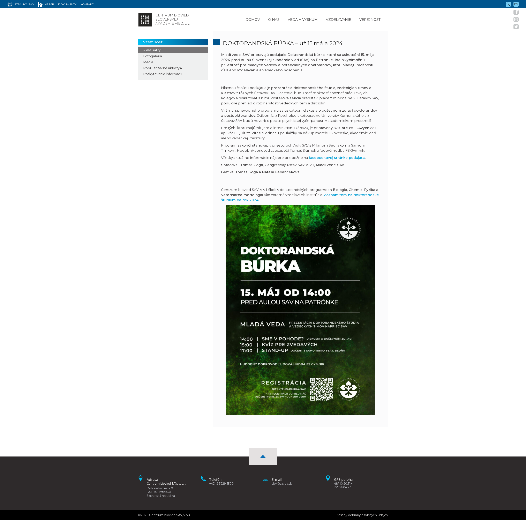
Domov (253, 19)
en (516, 4)
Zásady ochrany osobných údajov (362, 515)
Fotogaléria (152, 56)
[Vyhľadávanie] (508, 4)
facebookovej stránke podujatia (337, 158)
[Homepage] (145, 19)
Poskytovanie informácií (162, 74)
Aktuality (153, 50)
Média (148, 62)
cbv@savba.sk (282, 483)
